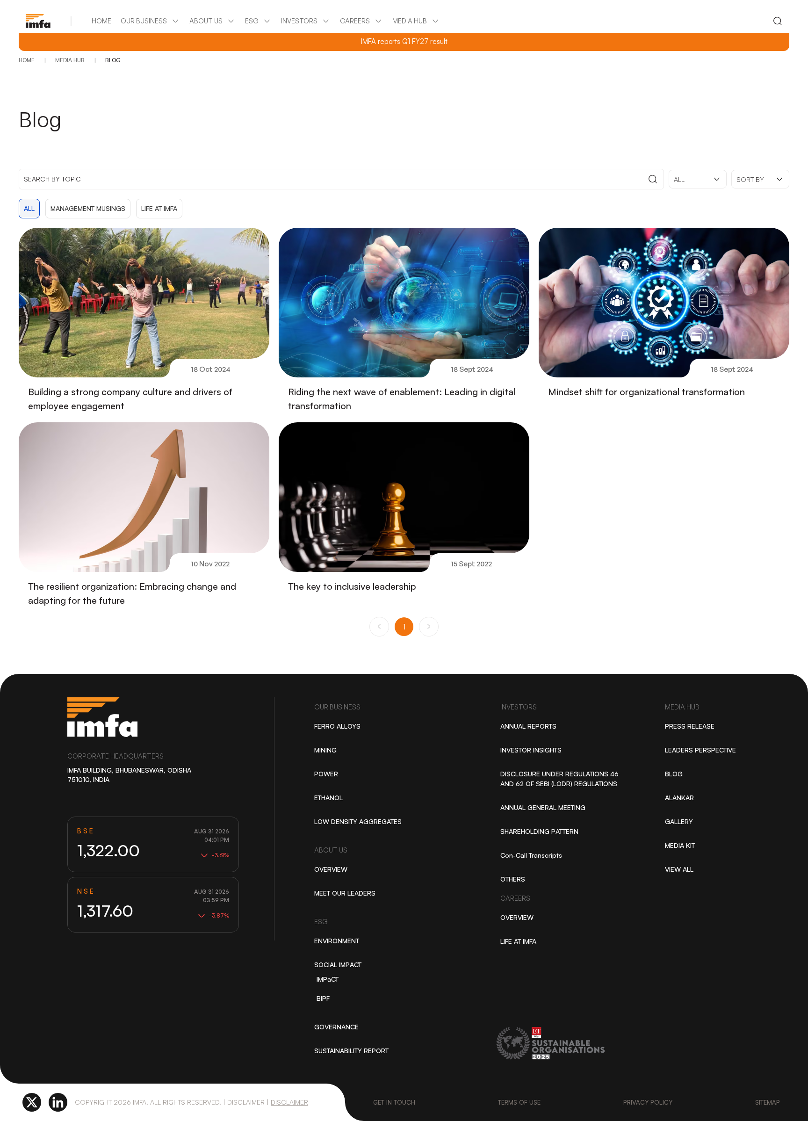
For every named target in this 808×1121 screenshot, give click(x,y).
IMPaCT (328, 979)
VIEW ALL (679, 869)
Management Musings (87, 208)
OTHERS (512, 879)
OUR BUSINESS (337, 707)
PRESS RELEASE (689, 726)
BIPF (323, 998)
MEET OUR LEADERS (344, 893)
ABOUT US (330, 850)
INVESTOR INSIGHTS (531, 750)
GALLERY (679, 821)
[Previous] (379, 626)
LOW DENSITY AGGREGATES (358, 821)
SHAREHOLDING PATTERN (539, 831)
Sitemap (767, 1102)
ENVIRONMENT (336, 941)
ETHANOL (328, 798)
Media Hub (682, 707)
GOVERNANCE (336, 1027)
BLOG (674, 774)
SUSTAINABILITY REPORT (351, 1051)
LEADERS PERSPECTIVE (700, 750)
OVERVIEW (330, 869)
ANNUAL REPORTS (528, 726)
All (29, 208)
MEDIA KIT (680, 845)
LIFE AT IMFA (518, 941)
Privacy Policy (647, 1102)
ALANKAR (679, 798)
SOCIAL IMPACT (337, 965)
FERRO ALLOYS (337, 726)
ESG (321, 922)
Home (101, 21)
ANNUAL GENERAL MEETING (542, 807)
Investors (518, 707)
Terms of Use (519, 1102)
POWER (326, 774)
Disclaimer (289, 1102)
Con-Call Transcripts (531, 855)
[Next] (428, 626)
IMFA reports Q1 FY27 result (404, 41)
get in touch (394, 1102)
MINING (325, 750)
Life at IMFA (159, 208)
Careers (515, 898)
